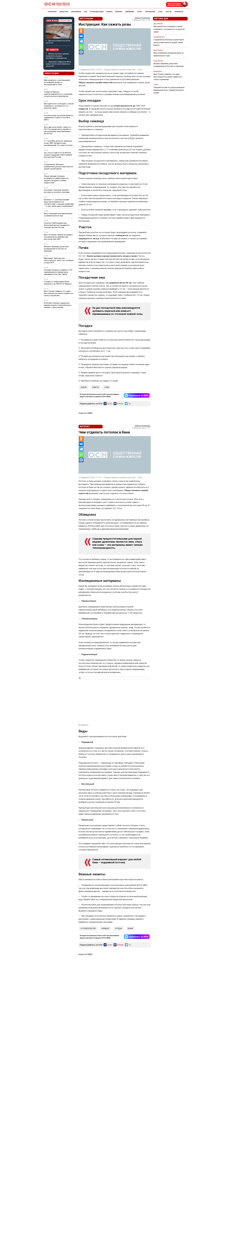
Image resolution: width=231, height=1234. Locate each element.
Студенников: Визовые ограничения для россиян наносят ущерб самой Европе (58, 166)
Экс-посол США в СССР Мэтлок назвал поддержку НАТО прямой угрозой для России (58, 155)
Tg (129, 404)
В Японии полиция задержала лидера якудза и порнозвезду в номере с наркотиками (57, 305)
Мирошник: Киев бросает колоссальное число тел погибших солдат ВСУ (59, 260)
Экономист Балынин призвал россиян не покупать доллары (57, 191)
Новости (54, 50)
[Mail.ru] (81, 52)
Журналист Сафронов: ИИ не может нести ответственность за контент (58, 64)
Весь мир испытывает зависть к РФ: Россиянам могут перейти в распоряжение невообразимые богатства (57, 130)
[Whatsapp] (81, 46)
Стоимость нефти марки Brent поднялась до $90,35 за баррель (58, 283)
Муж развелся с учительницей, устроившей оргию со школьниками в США (57, 82)
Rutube (120, 404)
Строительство (89, 928)
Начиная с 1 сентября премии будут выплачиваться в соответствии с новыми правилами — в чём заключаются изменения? (59, 203)
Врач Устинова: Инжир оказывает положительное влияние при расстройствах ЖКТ (58, 237)
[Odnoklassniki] (81, 30)
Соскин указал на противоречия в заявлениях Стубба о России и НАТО (58, 117)
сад (107, 387)
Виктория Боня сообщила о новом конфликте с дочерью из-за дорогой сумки (59, 106)
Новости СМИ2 (86, 413)
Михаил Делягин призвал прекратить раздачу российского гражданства (57, 56)
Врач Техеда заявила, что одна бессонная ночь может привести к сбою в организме (58, 293)
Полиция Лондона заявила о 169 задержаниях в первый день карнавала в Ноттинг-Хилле (58, 272)
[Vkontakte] (81, 36)
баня (131, 928)
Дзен (109, 404)
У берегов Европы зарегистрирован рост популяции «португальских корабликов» (58, 94)
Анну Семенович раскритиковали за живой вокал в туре (58, 214)
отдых (119, 928)
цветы (96, 387)
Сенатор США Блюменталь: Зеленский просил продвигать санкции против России (57, 225)
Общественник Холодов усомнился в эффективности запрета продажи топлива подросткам (56, 179)
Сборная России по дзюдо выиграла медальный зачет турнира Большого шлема (169, 90)
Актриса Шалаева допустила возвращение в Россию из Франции (56, 248)
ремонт (106, 928)
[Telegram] (81, 41)
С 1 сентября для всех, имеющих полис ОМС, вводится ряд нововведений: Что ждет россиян (58, 143)
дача (84, 387)
